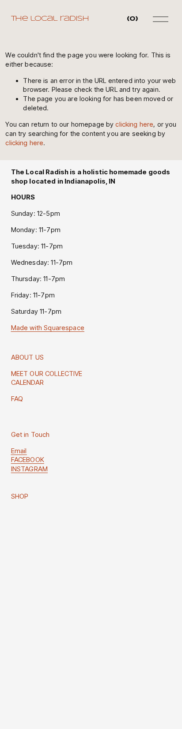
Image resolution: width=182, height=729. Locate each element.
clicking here (134, 124)
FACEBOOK (27, 460)
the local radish (50, 18)
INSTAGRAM (29, 469)
